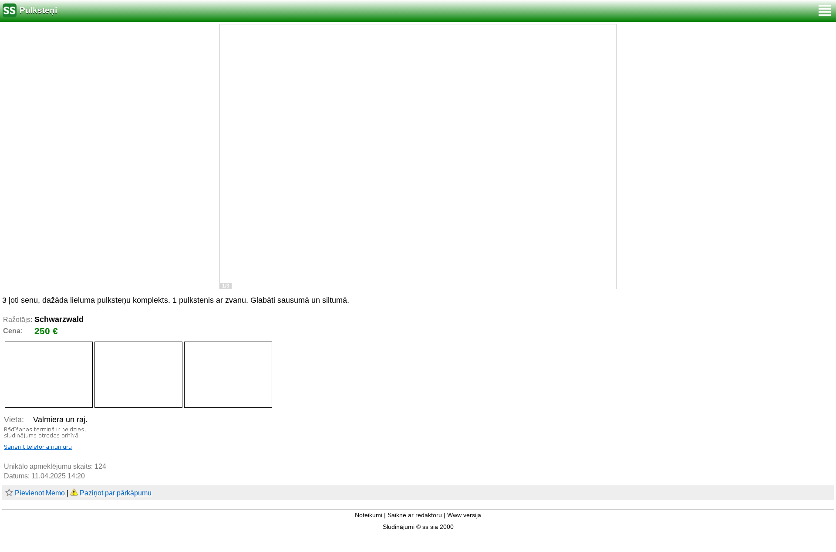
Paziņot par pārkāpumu (116, 493)
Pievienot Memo (40, 493)
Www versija (464, 515)
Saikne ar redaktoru (415, 515)
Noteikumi (368, 515)
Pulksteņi (38, 10)
